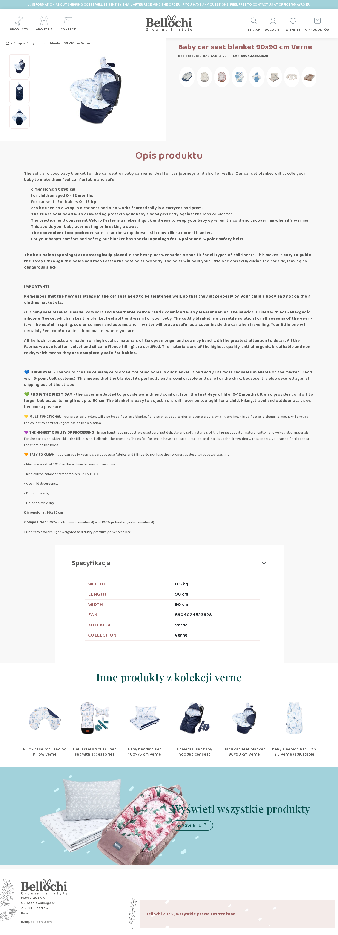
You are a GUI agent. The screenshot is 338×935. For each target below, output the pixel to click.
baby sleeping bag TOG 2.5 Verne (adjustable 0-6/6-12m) (294, 754)
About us (44, 29)
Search (254, 29)
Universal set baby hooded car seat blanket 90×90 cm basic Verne (194, 756)
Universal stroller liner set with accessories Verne (94, 754)
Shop (18, 43)
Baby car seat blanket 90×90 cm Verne (244, 752)
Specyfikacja (91, 563)
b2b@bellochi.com (36, 922)
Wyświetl (190, 825)
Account (273, 29)
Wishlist (293, 29)
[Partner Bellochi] (169, 23)
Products (19, 29)
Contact (68, 29)
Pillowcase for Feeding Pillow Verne (44, 752)
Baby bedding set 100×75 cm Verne (144, 752)
